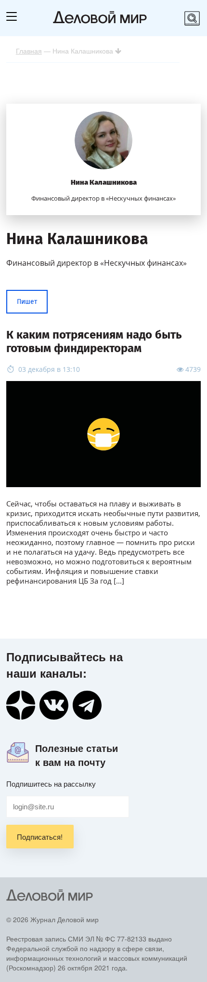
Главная (29, 50)
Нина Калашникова (104, 182)
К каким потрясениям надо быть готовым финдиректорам (94, 341)
